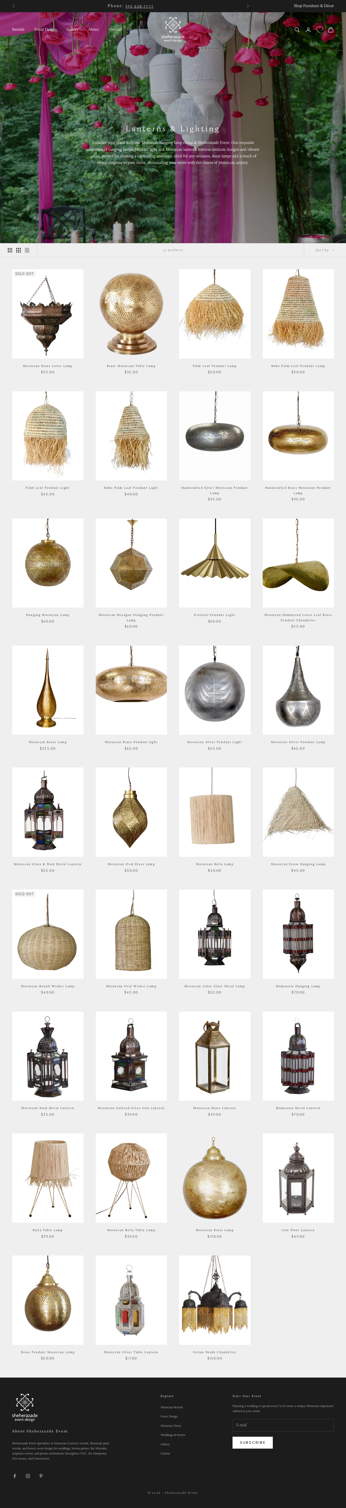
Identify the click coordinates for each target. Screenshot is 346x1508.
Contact (115, 30)
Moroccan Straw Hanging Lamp (298, 864)
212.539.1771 (139, 6)
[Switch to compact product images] (27, 250)
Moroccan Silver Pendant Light (214, 742)
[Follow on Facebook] (14, 1476)
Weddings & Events (173, 1435)
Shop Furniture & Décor (314, 6)
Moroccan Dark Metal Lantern (47, 1108)
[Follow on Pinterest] (41, 1476)
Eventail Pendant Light (214, 615)
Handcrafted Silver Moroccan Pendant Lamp (214, 491)
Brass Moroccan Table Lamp (131, 366)
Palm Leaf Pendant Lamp (215, 366)
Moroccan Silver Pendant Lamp (298, 742)
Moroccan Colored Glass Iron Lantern (131, 1108)
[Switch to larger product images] (10, 250)
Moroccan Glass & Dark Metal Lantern (48, 864)
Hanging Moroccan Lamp (47, 615)
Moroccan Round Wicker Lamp (47, 986)
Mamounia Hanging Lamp (298, 986)
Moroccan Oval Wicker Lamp (131, 986)
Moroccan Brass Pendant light (131, 742)
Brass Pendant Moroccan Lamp (48, 1352)
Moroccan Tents (171, 1426)
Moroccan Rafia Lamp (215, 864)
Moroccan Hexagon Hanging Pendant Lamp (131, 618)
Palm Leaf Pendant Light (48, 488)
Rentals (18, 30)
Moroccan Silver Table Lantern (131, 1352)
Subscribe (252, 1442)
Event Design (45, 30)
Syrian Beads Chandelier (214, 1352)
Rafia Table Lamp (48, 1230)
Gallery (72, 30)
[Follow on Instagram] (27, 1476)
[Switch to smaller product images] (18, 250)
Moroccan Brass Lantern (214, 1108)
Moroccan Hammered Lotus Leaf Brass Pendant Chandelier (298, 618)
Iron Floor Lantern (298, 1230)
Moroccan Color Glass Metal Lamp (214, 986)
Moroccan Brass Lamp (48, 742)
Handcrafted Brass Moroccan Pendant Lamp (298, 491)
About (93, 30)
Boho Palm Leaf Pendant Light (131, 488)
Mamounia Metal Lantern (298, 1108)
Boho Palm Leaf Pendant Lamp (298, 366)
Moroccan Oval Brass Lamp (131, 864)
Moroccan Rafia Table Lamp (131, 1230)
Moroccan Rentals (172, 1407)
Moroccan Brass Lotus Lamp (47, 366)
